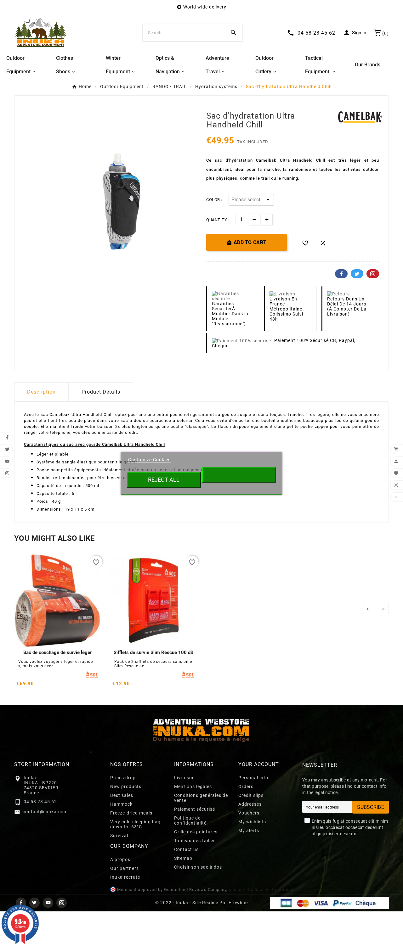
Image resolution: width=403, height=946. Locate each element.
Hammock (121, 804)
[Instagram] (61, 903)
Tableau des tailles (195, 840)
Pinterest (372, 273)
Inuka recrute (125, 877)
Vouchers (248, 812)
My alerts (248, 830)
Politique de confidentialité (190, 820)
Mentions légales (193, 786)
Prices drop (123, 777)
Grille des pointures (196, 831)
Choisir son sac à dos (198, 867)
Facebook (341, 273)
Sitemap (183, 858)
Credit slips (251, 795)
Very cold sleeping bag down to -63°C (135, 824)
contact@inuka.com (45, 811)
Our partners (124, 868)
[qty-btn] (266, 219)
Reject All (163, 479)
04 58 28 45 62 (40, 801)
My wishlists (252, 821)
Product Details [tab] (101, 392)
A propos (120, 859)
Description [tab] (41, 392)
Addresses (250, 804)
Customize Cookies (149, 459)
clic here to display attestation (260, 889)
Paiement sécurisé (194, 809)
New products (125, 786)
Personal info (253, 777)
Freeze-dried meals (131, 812)
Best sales (121, 795)
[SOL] (92, 674)
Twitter (357, 273)
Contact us (186, 849)
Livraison (184, 777)
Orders (245, 786)
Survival (119, 835)
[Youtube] (48, 903)
